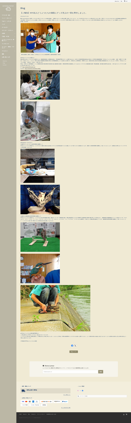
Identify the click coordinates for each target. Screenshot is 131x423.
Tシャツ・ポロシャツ (7, 18)
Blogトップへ (74, 351)
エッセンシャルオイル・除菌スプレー (8, 40)
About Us (117, 1)
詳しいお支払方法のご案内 (65, 407)
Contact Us (33, 414)
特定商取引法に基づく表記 (51, 414)
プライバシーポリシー (41, 414)
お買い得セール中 (6, 57)
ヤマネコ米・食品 (6, 15)
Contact (5, 65)
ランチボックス (5, 43)
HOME (20, 414)
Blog (4, 63)
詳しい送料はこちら (67, 394)
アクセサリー (5, 51)
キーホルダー (5, 27)
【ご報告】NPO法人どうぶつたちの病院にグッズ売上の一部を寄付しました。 (53, 13)
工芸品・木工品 (5, 36)
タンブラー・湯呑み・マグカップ (8, 47)
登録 (101, 371)
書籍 (3, 54)
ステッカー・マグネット (7, 30)
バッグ (3, 24)
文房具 (3, 33)
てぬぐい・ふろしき (6, 21)
